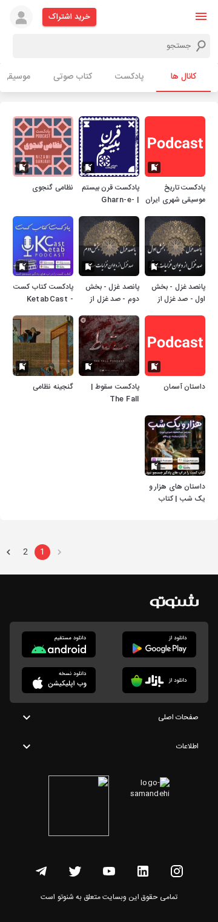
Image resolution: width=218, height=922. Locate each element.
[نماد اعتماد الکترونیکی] (78, 807)
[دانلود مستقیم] (59, 644)
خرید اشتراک (69, 17)
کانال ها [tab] (183, 77)
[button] (201, 16)
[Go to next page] (8, 552)
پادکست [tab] (129, 77)
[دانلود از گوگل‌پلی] (159, 644)
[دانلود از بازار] (159, 680)
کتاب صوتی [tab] (72, 77)
